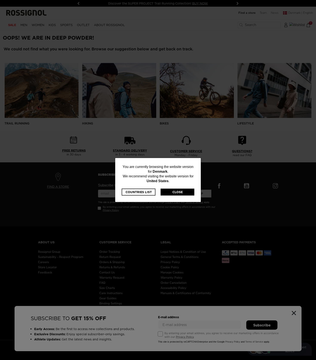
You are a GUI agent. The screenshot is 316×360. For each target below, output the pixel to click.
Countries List (139, 192)
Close (177, 192)
